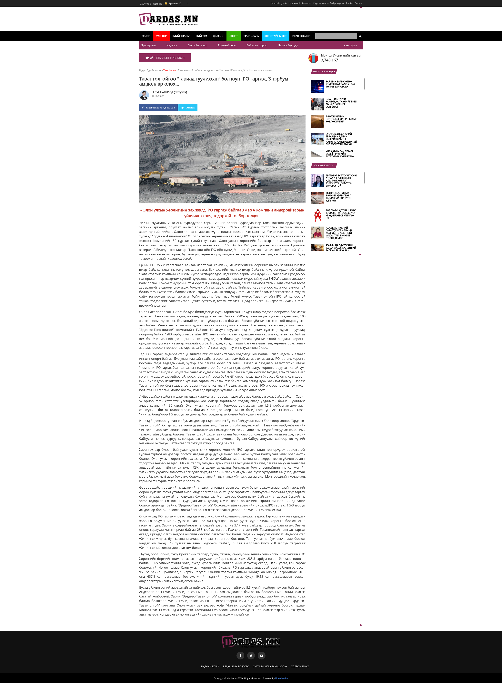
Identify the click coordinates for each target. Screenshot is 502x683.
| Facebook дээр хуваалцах (159, 107)
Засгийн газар (197, 45)
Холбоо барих (354, 3)
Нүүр (142, 70)
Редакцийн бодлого (300, 3)
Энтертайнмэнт (275, 36)
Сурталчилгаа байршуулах (328, 3)
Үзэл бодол (169, 70)
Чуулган (171, 45)
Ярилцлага (251, 36)
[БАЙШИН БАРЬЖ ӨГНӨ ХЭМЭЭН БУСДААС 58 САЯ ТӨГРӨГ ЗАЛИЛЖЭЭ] (334, 92)
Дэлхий (218, 36)
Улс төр (161, 36)
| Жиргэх (189, 107)
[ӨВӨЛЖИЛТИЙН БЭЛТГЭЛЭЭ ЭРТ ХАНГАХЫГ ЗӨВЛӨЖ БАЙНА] (334, 126)
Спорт (233, 36)
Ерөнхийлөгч (227, 45)
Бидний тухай (279, 3)
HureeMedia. (281, 678)
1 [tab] (361, 8)
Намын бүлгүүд (288, 45)
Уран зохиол (301, 36)
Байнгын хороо (256, 45)
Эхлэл (146, 36)
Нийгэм (201, 36)
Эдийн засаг (181, 36)
